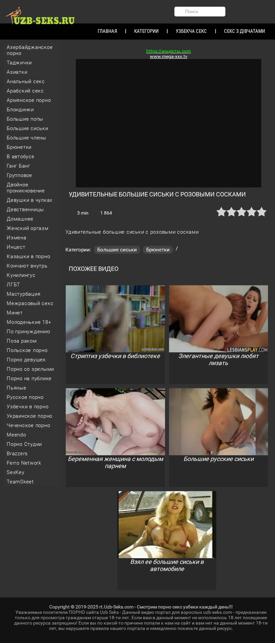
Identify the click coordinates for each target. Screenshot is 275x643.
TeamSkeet (20, 482)
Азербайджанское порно (30, 50)
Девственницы (25, 210)
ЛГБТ (13, 285)
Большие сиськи (27, 128)
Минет (15, 313)
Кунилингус (21, 275)
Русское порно (25, 397)
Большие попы (25, 119)
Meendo (16, 435)
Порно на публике (29, 378)
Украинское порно (29, 416)
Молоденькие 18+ (29, 322)
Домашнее (20, 219)
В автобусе (21, 157)
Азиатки (17, 72)
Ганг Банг (18, 166)
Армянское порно (29, 100)
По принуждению (28, 332)
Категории (146, 31)
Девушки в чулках (29, 200)
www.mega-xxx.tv (168, 56)
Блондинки (20, 110)
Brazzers (17, 454)
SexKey (15, 472)
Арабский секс (25, 91)
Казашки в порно (28, 256)
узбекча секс (191, 31)
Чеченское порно (28, 425)
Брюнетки (19, 147)
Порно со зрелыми (30, 369)
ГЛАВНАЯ (107, 31)
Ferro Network (24, 463)
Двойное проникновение (26, 188)
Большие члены (26, 138)
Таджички (19, 63)
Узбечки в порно (27, 407)
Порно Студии (24, 444)
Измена (16, 238)
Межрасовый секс (30, 303)
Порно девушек (26, 360)
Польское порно (27, 350)
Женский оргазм (28, 228)
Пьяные (16, 388)
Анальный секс (26, 81)
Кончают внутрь (27, 266)
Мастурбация (23, 294)
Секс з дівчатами (244, 31)
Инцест (16, 247)
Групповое (19, 175)
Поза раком (22, 341)
